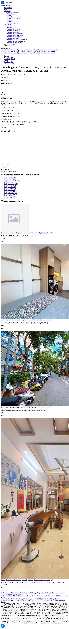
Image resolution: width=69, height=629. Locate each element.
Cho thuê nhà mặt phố (13, 32)
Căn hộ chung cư (27, 599)
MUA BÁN (7, 9)
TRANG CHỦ (8, 8)
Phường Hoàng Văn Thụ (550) (12, 181)
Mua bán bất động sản (6, 599)
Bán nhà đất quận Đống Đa (34, 593)
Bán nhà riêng (11, 14)
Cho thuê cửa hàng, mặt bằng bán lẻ (17, 39)
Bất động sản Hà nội (6, 593)
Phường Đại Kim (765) (10, 178)
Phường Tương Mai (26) (10, 191)
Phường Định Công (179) (11, 184)
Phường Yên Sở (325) (10, 182)
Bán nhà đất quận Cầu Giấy (19, 593)
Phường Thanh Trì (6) (10, 197)
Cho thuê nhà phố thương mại (15, 33)
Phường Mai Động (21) (10, 194)
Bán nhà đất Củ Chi (56, 596)
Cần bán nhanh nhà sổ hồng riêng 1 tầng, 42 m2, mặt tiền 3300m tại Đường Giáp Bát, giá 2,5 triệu (27, 233)
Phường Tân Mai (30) (10, 188)
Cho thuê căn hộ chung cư (31, 600)
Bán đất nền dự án (12, 21)
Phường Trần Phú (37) (10, 187)
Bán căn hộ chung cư (13, 12)
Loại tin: (3, 92)
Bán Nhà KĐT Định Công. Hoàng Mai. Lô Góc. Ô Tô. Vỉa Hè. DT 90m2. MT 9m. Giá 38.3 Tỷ (26, 407)
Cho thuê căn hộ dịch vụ (13, 29)
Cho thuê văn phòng (12, 38)
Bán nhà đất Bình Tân (33, 596)
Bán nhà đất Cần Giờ (44, 596)
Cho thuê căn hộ (11, 27)
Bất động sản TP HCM (7, 596)
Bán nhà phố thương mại (14, 17)
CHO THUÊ (7, 24)
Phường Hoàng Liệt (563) (11, 179)
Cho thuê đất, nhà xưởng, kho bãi (16, 41)
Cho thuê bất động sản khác (14, 42)
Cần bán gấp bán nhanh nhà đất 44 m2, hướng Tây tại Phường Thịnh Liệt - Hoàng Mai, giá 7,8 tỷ (27, 580)
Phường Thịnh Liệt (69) (10, 185)
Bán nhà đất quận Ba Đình (49, 593)
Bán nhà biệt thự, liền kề (13, 18)
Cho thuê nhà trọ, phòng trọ (14, 36)
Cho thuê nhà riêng (12, 30)
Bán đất (9, 20)
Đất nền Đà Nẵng (37, 599)
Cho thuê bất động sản (7, 600)
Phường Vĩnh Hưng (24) (10, 193)
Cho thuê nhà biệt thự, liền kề (15, 35)
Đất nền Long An (58, 599)
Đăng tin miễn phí (5, 5)
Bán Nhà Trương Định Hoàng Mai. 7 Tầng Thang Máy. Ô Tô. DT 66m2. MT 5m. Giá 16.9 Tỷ (26, 320)
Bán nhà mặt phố (11, 15)
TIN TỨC (6, 44)
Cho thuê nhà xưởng (44, 600)
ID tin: (2, 86)
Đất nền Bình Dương (48, 599)
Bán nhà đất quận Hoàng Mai (15, 594)
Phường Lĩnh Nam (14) (10, 196)
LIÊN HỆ (6, 45)
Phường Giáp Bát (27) (10, 190)
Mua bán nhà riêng (18, 599)
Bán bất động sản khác (13, 23)
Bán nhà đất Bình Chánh (20, 596)
